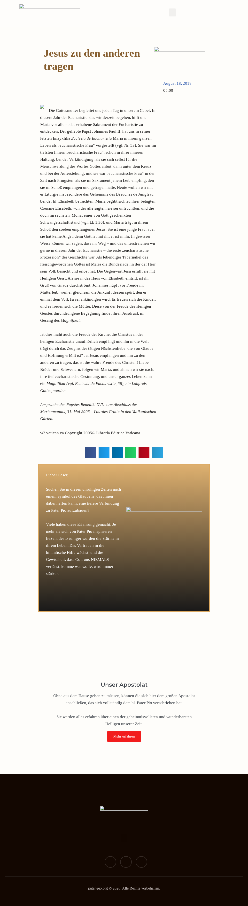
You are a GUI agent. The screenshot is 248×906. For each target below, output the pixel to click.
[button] (172, 12)
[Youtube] (141, 862)
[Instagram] (126, 862)
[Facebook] (110, 862)
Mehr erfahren (124, 736)
